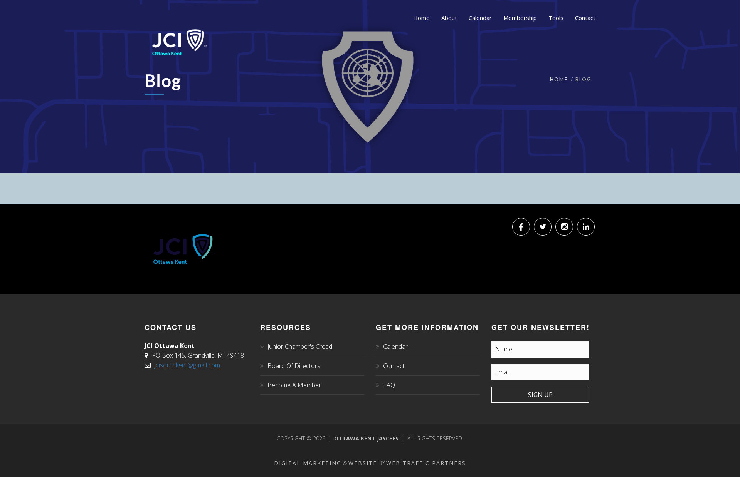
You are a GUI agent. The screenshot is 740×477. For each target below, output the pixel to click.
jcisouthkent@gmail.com (187, 365)
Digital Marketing (307, 463)
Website (362, 463)
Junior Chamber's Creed (299, 346)
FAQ (389, 385)
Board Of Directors (293, 366)
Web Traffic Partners (426, 463)
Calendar (395, 346)
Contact (394, 366)
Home (559, 79)
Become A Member (294, 385)
